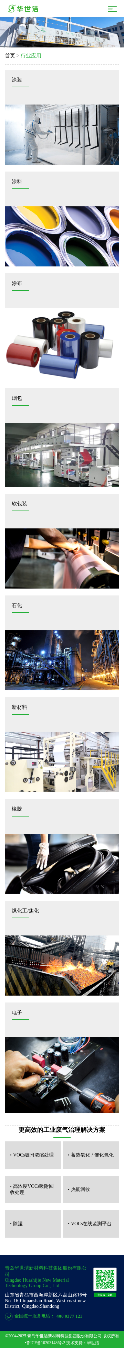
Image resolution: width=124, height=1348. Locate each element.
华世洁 (93, 1342)
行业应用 (31, 55)
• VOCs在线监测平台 (90, 1223)
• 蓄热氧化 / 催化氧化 (91, 1155)
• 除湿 (16, 1223)
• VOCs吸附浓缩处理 (32, 1155)
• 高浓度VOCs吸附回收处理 (32, 1189)
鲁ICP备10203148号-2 (45, 1342)
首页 (10, 55)
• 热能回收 (79, 1189)
